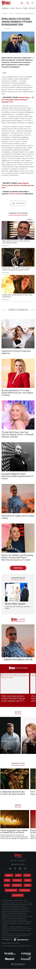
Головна (4, 13)
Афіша (18, 805)
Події (7, 880)
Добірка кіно (18, 763)
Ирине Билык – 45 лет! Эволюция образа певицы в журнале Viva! (18, 100)
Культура (17, 880)
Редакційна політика (25, 945)
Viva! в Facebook (16, 194)
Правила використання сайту (10, 943)
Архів (11, 13)
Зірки (18, 875)
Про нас (13, 860)
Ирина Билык (20, 77)
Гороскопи (24, 890)
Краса (27, 875)
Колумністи (17, 895)
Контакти (22, 860)
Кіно (7, 885)
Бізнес (27, 885)
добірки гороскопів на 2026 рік (18, 659)
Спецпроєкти (18, 578)
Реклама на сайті (18, 864)
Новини (9, 875)
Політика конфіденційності (10, 945)
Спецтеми (17, 885)
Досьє (18, 712)
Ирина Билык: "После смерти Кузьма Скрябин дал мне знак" (18, 185)
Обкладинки (11, 890)
